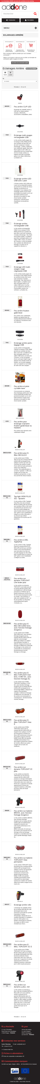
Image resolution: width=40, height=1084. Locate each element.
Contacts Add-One (8, 1049)
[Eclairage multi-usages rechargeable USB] (20, 126)
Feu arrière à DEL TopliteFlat (21, 541)
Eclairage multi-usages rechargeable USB (23, 136)
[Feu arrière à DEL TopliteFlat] (20, 530)
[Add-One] (20, 7)
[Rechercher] (35, 13)
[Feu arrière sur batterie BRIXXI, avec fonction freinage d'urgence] (20, 801)
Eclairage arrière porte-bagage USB (23, 344)
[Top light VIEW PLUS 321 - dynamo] (20, 487)
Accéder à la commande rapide (20, 62)
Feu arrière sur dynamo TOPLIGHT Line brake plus (22, 580)
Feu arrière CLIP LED (22, 107)
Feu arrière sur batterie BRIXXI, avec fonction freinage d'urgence (23, 813)
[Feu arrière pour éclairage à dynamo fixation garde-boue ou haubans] (20, 412)
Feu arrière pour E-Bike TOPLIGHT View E (22, 722)
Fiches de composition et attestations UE (13, 1056)
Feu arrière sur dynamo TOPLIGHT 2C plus (23, 769)
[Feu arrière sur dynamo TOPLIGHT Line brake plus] (20, 569)
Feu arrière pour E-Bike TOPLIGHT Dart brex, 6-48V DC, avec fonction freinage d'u (22, 676)
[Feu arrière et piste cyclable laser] (20, 377)
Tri (3, 78)
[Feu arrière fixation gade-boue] (20, 301)
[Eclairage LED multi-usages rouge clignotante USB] (20, 257)
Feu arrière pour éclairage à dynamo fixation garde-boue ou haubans (23, 425)
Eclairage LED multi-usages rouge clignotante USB (22, 269)
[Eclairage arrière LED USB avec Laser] (20, 169)
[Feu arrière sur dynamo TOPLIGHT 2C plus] (20, 758)
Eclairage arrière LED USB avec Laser (22, 180)
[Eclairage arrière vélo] (20, 895)
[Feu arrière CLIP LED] (20, 97)
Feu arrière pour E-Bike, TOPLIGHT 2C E (23, 946)
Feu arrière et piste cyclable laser (21, 387)
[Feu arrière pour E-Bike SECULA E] (20, 444)
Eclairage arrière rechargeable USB (21, 225)
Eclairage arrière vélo (22, 905)
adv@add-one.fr (21, 1044)
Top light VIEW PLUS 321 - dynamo (22, 497)
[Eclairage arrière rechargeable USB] (20, 214)
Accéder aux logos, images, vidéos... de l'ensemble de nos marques (19, 1064)
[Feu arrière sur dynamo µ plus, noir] (20, 975)
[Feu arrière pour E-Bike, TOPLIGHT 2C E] (20, 935)
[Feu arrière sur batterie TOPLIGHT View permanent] (20, 848)
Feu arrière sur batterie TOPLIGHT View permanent (23, 860)
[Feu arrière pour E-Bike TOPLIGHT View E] (20, 711)
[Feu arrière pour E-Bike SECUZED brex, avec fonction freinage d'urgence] (20, 614)
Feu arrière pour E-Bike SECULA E (21, 454)
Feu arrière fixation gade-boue (21, 312)
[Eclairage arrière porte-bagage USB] (20, 333)
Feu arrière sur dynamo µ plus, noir (22, 986)
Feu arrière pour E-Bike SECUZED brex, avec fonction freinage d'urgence (23, 627)
